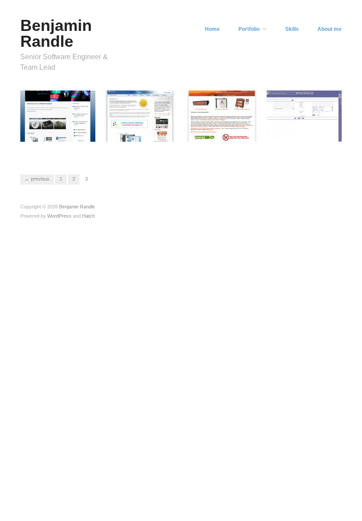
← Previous (37, 178)
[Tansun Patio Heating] (222, 116)
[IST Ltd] (57, 116)
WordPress (59, 216)
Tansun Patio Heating (226, 148)
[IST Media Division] (139, 116)
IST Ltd (80, 148)
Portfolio (249, 29)
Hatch (88, 216)
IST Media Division (147, 148)
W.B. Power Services (309, 148)
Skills (292, 29)
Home (212, 29)
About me (329, 29)
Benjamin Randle (56, 33)
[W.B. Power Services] (304, 116)
